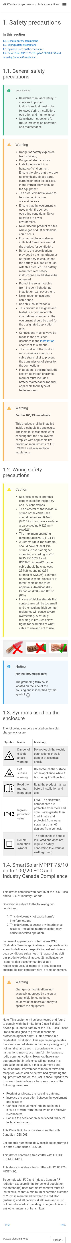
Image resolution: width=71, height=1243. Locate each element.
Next (63, 1224)
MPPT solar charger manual (18, 4)
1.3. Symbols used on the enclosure (22, 49)
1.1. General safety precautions (20, 41)
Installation (47, 341)
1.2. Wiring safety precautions (19, 45)
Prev (7, 1224)
